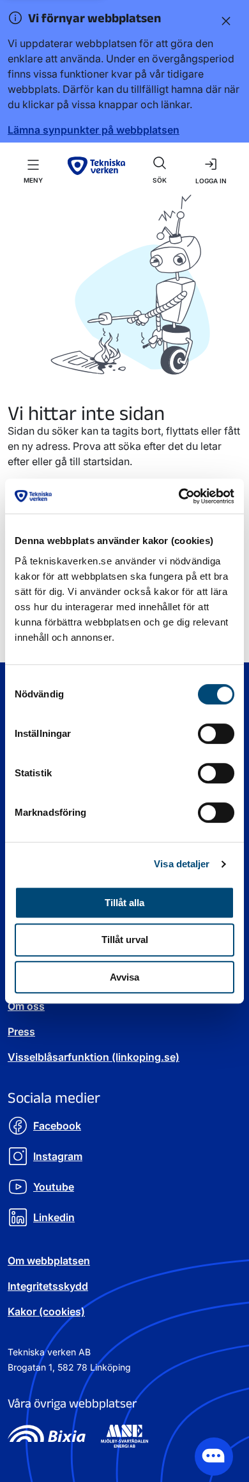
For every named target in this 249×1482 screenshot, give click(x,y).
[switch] (216, 734)
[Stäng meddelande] (223, 20)
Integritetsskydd (48, 1286)
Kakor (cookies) (46, 1311)
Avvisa (124, 977)
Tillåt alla (124, 902)
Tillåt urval (125, 939)
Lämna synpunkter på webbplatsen (93, 129)
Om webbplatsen (49, 1260)
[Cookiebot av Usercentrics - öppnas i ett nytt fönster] (179, 496)
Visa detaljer (181, 863)
